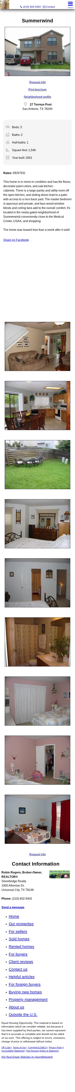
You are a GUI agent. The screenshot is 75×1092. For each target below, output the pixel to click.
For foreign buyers (25, 984)
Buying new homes (25, 992)
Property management (28, 999)
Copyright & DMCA (37, 1048)
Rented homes (21, 946)
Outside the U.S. (23, 1014)
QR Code (6, 1048)
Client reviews (21, 961)
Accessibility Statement (12, 1051)
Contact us (18, 969)
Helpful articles (22, 977)
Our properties (21, 924)
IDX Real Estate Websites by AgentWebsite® (27, 1057)
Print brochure (37, 89)
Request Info (37, 82)
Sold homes (19, 939)
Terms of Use (19, 1048)
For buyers (18, 954)
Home (14, 916)
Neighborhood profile (37, 96)
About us (16, 1007)
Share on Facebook (16, 239)
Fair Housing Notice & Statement (42, 1051)
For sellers (18, 931)
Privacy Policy (56, 1048)
